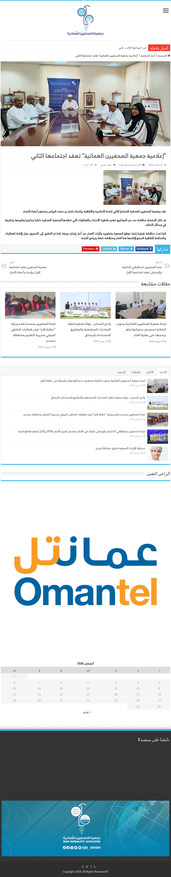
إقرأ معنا (123, 165)
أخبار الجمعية (148, 55)
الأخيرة (163, 372)
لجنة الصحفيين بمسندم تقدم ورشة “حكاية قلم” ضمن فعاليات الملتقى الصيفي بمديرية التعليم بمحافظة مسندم (33, 332)
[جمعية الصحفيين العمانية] (85, 19)
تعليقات (136, 372)
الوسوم (122, 372)
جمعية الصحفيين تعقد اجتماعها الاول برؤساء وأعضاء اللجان (28, 267)
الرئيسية (163, 55)
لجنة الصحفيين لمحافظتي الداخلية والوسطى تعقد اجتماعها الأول (142, 267)
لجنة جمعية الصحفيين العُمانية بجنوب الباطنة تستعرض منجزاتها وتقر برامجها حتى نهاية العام (141, 329)
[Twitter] (87, 866)
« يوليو (87, 712)
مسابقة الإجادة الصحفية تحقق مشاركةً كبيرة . (119, 448)
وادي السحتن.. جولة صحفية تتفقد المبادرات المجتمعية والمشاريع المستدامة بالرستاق (89, 329)
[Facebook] (91, 866)
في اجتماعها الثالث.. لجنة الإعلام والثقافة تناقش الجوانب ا (114, 47)
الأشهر (150, 372)
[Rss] (94, 866)
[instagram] (82, 866)
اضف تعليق (106, 165)
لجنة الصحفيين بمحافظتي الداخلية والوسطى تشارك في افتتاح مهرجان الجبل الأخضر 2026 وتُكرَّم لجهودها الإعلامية (81, 431)
